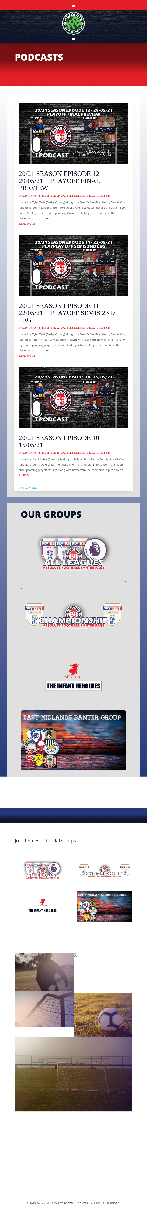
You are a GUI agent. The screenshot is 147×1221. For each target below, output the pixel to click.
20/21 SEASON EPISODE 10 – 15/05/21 (62, 441)
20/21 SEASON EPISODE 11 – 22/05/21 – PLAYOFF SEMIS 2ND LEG (67, 313)
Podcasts (90, 195)
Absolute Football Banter (35, 195)
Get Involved (30, 1167)
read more (27, 223)
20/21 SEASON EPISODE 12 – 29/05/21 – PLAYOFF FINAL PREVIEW (62, 181)
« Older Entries (28, 488)
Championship (76, 195)
